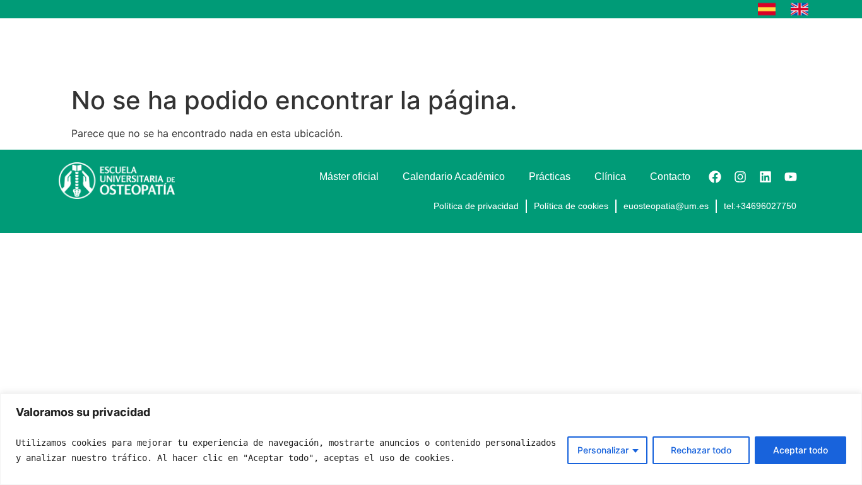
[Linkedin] (765, 176)
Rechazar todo (701, 450)
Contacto (770, 49)
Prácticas (647, 49)
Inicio (304, 49)
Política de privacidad (476, 206)
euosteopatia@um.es (666, 206)
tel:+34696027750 (760, 206)
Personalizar (603, 450)
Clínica (709, 49)
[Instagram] (740, 176)
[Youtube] (790, 176)
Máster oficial (444, 49)
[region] (431, 439)
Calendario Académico (550, 49)
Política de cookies (571, 206)
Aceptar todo (800, 450)
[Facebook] (715, 176)
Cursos (357, 49)
